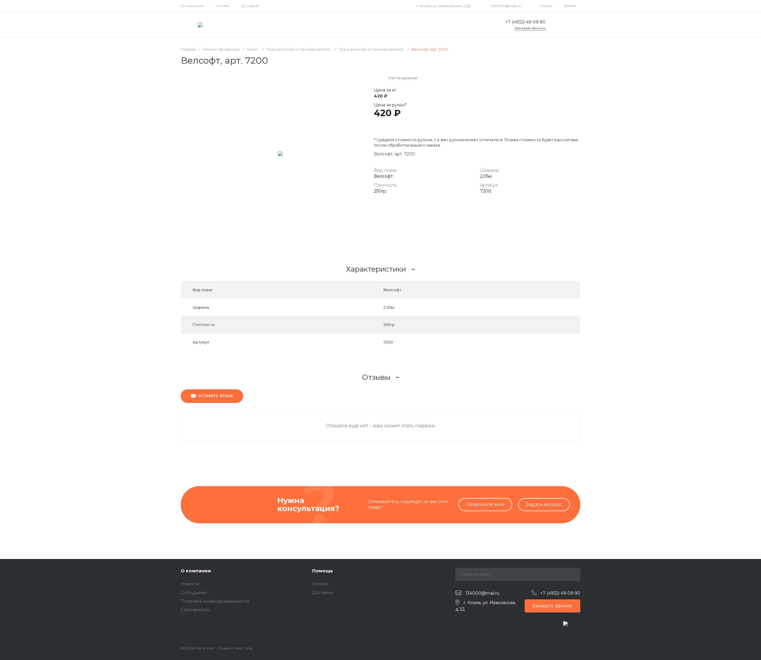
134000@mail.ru (506, 6)
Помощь (322, 571)
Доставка (250, 6)
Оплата (222, 6)
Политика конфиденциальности (215, 601)
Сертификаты (195, 609)
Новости (190, 584)
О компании (192, 6)
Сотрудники (194, 592)
